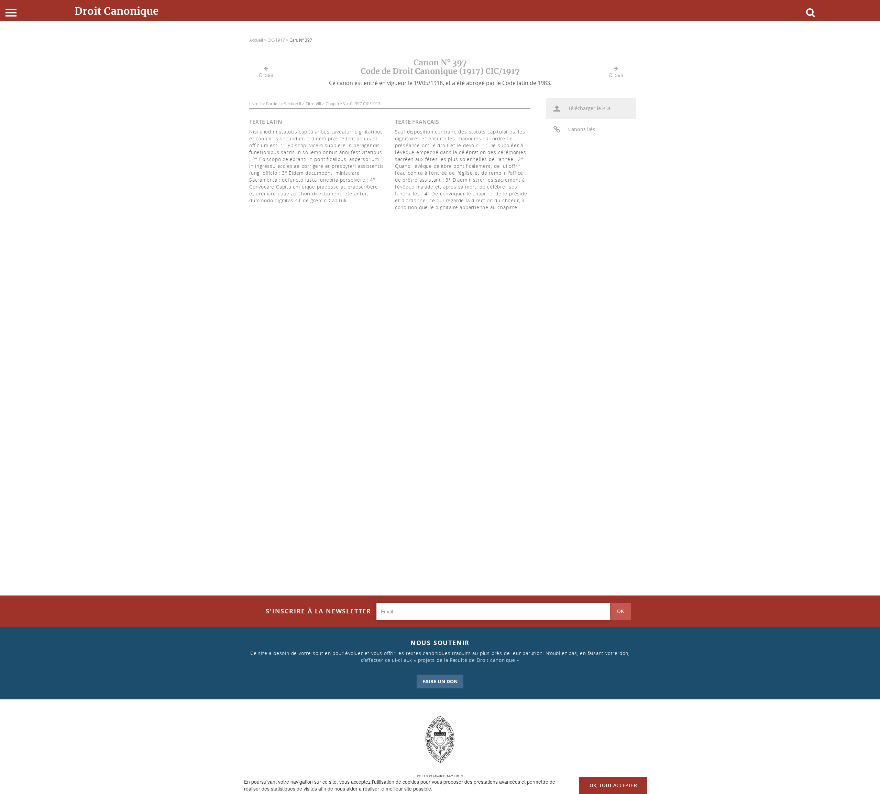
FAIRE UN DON (440, 681)
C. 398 (616, 75)
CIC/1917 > (278, 40)
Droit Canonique (117, 11)
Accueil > (258, 40)
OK (620, 611)
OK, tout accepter (613, 785)
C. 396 (266, 75)
